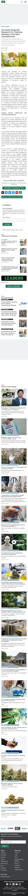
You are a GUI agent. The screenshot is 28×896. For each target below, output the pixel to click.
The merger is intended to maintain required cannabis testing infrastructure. (12, 586)
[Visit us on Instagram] (20, 884)
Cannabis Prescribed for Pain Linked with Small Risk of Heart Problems (9, 313)
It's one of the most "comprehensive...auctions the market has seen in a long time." (13, 814)
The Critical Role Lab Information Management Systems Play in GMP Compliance (13, 670)
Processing (5, 26)
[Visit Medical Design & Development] (3, 828)
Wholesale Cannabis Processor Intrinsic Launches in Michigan (12, 784)
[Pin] (16, 192)
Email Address (6, 217)
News (3, 725)
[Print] (2, 192)
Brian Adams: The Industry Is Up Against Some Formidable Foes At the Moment (13, 408)
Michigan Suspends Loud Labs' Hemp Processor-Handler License (9, 250)
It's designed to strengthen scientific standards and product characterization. (13, 614)
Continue (7, 224)
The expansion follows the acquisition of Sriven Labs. (13, 703)
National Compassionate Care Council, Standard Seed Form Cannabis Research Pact (13, 611)
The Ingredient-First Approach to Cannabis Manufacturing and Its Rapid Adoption (9, 268)
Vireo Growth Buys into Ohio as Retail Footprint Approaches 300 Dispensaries (13, 728)
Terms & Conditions (8, 888)
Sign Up (5, 846)
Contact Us (7, 887)
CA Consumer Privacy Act (20, 888)
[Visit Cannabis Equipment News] (17, 828)
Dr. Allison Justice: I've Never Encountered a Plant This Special (9, 242)
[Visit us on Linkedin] (13, 884)
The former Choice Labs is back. (9, 786)
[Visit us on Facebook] (7, 884)
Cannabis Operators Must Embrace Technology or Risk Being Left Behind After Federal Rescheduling (13, 640)
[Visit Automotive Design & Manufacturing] (24, 828)
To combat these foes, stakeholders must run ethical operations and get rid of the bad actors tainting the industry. (12, 413)
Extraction (5, 492)
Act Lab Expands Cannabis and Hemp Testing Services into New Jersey (13, 700)
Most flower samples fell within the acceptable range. (13, 529)
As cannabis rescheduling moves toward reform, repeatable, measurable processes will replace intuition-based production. (13, 645)
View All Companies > (14, 286)
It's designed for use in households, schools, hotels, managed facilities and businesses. (12, 759)
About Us (13, 887)
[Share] (6, 192)
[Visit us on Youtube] (17, 884)
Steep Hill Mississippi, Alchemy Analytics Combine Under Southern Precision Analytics (13, 583)
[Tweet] (13, 192)
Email (2, 839)
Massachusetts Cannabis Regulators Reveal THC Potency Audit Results (13, 525)
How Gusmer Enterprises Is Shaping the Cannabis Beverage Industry (11, 553)
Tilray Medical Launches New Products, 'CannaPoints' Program (9, 303)
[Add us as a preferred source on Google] (20, 192)
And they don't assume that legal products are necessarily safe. (12, 471)
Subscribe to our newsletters (14, 188)
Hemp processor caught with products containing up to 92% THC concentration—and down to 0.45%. (13, 441)
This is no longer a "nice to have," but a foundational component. (14, 673)
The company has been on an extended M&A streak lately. (14, 731)
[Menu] (25, 2)
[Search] (21, 2)
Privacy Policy (20, 887)
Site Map (15, 890)
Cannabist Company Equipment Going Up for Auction (13, 810)
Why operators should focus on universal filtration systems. (13, 557)
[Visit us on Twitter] (10, 884)
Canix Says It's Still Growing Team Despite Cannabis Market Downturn (8, 323)
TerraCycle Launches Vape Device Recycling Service (13, 756)
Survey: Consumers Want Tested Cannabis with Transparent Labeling (8, 259)
